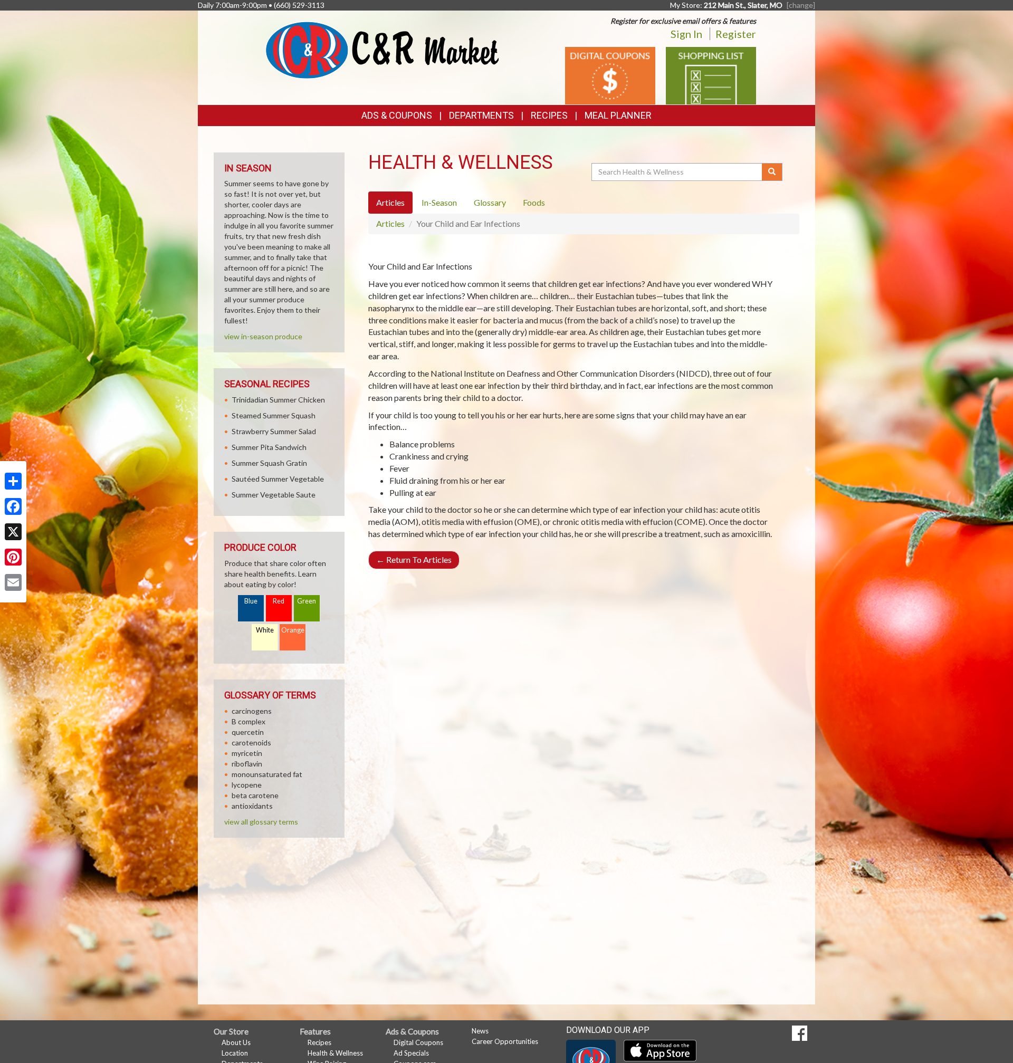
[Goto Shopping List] (711, 74)
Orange (292, 630)
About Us (236, 1042)
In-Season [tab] (439, 202)
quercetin (248, 731)
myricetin (247, 753)
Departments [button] (481, 115)
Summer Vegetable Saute (274, 494)
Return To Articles (414, 559)
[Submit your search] (772, 172)
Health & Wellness (335, 1053)
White (265, 630)
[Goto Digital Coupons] (610, 74)
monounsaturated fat (267, 774)
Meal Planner (618, 115)
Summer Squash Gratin (269, 462)
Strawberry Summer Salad (274, 431)
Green (306, 601)
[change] (801, 5)
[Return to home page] (382, 49)
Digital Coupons (418, 1042)
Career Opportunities (505, 1041)
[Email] (13, 582)
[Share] (13, 481)
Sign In (686, 33)
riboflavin (247, 763)
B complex (248, 721)
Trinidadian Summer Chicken (278, 399)
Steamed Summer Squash (274, 415)
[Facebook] (13, 506)
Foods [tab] (534, 202)
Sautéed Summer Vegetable (278, 478)
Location (235, 1053)
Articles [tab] (390, 202)
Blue (250, 601)
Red (278, 601)
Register (735, 33)
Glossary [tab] (490, 202)
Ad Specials (411, 1053)
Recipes (549, 115)
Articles (390, 223)
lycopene (247, 784)
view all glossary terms (261, 821)
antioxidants (252, 805)
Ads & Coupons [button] (396, 115)
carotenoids (251, 742)
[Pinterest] (13, 557)
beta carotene (255, 795)
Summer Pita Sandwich (269, 447)
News (480, 1031)
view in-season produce (263, 336)
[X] (13, 531)
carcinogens (252, 710)
